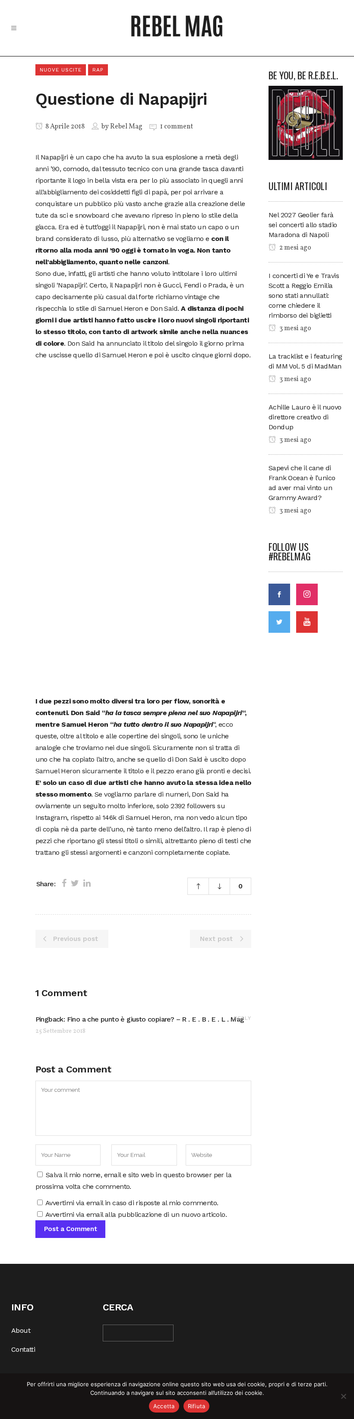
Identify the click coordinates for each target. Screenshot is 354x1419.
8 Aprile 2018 (64, 126)
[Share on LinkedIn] (87, 883)
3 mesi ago (294, 328)
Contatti (23, 1349)
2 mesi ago (294, 248)
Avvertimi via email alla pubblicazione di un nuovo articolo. (136, 1214)
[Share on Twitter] (75, 883)
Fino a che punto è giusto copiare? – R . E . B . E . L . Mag (155, 1019)
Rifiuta (196, 1406)
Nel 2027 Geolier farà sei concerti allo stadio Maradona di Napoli (303, 225)
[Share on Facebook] (64, 883)
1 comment (176, 126)
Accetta (164, 1406)
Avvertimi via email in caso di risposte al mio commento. (131, 1203)
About (20, 1330)
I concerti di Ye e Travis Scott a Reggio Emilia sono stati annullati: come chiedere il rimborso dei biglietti (304, 295)
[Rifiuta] (343, 1396)
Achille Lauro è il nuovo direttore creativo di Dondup (305, 417)
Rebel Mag (126, 126)
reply (242, 1018)
